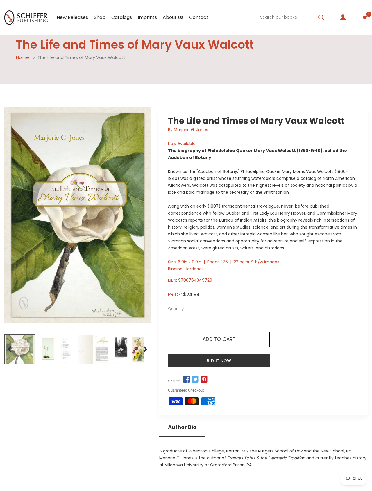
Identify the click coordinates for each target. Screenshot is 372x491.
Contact (198, 17)
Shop (99, 17)
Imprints (147, 17)
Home (22, 57)
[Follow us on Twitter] (195, 380)
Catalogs (121, 17)
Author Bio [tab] (182, 427)
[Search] (321, 17)
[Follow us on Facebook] (186, 380)
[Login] (343, 17)
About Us (173, 17)
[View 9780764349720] (19, 349)
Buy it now (219, 361)
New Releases (72, 17)
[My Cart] (365, 17)
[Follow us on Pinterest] (204, 380)
